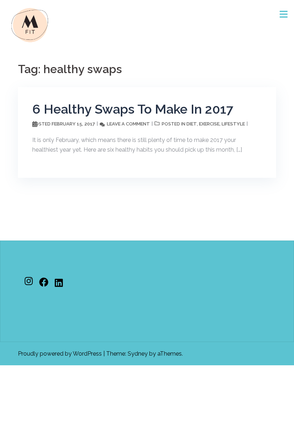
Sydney (138, 353)
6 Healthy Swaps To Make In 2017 (132, 109)
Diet (191, 124)
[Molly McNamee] (30, 24)
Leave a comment (128, 124)
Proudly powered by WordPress (60, 353)
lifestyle (233, 124)
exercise (209, 124)
